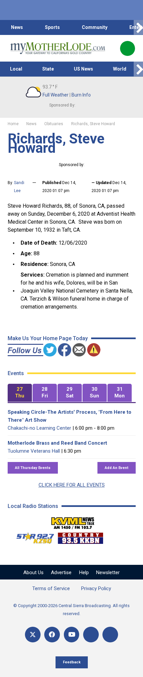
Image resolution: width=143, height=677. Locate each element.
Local (16, 69)
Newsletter (108, 572)
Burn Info (81, 95)
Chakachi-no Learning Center (39, 428)
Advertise (61, 572)
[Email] (91, 634)
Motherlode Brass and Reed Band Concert (57, 443)
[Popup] (127, 48)
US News (83, 69)
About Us (33, 572)
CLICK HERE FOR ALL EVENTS (72, 485)
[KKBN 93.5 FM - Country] (80, 537)
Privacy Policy (96, 588)
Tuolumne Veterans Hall (34, 451)
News (17, 27)
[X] (33, 634)
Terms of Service (51, 588)
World (119, 69)
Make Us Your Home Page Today (48, 338)
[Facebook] (52, 634)
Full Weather (56, 95)
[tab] (20, 393)
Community (94, 27)
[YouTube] (71, 634)
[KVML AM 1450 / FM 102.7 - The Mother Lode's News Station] (72, 521)
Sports (52, 27)
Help (84, 572)
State (48, 69)
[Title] (110, 634)
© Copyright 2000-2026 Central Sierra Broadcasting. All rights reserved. (71, 609)
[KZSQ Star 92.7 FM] (32, 537)
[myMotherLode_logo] (58, 48)
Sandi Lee (19, 186)
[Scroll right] (138, 27)
